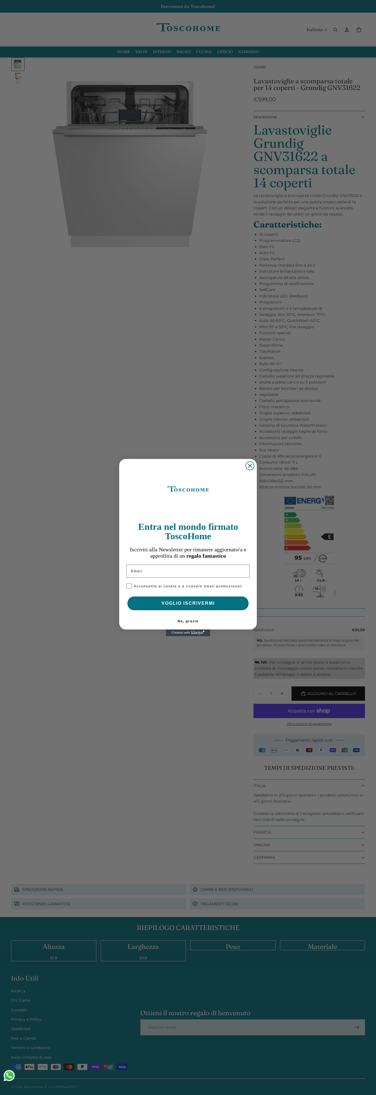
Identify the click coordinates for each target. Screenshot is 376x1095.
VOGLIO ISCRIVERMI (188, 603)
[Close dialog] (250, 466)
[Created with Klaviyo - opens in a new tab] (188, 632)
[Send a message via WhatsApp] (9, 1075)
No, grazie (188, 621)
